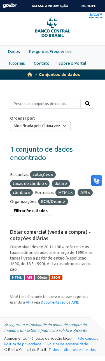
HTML (17, 277)
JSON (56, 277)
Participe (88, 6)
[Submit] (87, 104)
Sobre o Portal (72, 63)
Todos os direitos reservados (72, 349)
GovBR (10, 5)
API (29, 277)
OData (42, 277)
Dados (14, 51)
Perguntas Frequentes (50, 51)
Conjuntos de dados (59, 74)
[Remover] (52, 175)
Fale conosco (88, 338)
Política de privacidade (22, 344)
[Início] (29, 74)
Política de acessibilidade (67, 344)
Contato (42, 63)
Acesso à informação (50, 6)
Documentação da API (59, 302)
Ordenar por (22, 118)
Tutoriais (16, 63)
